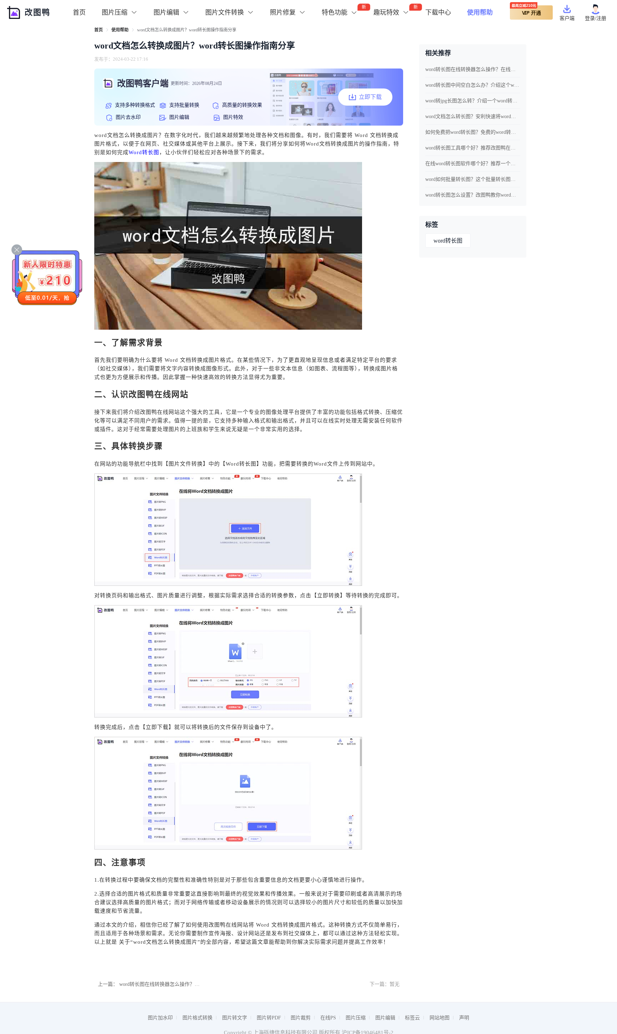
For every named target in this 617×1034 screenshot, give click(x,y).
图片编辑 (385, 1017)
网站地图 (440, 1017)
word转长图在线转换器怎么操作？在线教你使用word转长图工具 (189, 984)
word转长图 (447, 241)
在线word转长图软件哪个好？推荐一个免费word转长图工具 (472, 163)
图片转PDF (269, 1017)
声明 (464, 1017)
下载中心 (438, 12)
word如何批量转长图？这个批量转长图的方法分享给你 (472, 179)
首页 (79, 12)
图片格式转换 (197, 1017)
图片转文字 (234, 1017)
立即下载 (370, 97)
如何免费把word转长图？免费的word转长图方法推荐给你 (472, 132)
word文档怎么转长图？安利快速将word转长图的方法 (472, 116)
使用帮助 (480, 12)
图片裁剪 (301, 1017)
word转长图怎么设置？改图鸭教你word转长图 (472, 195)
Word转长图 (144, 152)
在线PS (328, 1017)
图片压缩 (356, 1017)
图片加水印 (160, 1017)
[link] (98, 29)
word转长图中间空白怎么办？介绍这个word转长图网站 (472, 85)
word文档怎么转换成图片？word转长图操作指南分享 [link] (186, 29)
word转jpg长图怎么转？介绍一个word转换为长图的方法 (472, 100)
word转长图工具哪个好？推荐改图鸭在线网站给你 (472, 148)
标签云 (412, 1017)
